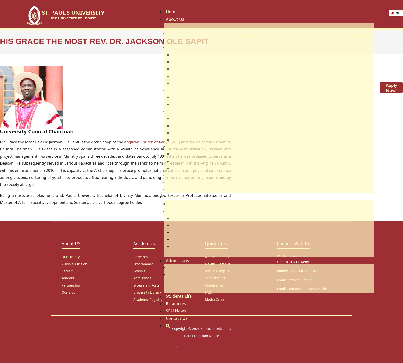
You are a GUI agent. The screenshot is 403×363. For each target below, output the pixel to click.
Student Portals (252, 35)
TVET (278, 35)
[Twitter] (186, 346)
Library (294, 35)
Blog (367, 35)
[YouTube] (226, 346)
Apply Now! (391, 88)
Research (349, 35)
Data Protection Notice (201, 336)
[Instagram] (201, 346)
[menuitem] (172, 11)
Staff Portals (221, 35)
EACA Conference (321, 35)
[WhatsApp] (210, 346)
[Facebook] (177, 346)
